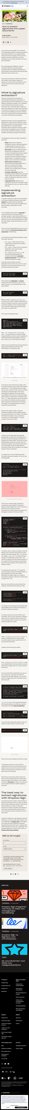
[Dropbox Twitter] (2, 1063)
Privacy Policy (8, 865)
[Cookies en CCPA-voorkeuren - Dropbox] (14, 1102)
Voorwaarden (19, 1020)
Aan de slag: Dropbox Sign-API (6, 1037)
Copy (25, 273)
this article (11, 782)
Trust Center (4, 1058)
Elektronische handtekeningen (20, 985)
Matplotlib (14, 281)
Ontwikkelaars (8, 23)
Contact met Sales (5, 1020)
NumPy (22, 281)
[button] (27, 6)
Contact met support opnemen (6, 1024)
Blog (3, 23)
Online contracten (20, 997)
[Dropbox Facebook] (5, 1063)
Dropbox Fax (4, 988)
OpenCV (3, 202)
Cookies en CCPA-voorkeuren (5, 1028)
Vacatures (18, 1017)
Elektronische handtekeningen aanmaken (20, 1002)
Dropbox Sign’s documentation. (10, 830)
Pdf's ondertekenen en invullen (21, 993)
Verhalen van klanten (6, 1048)
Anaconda (21, 212)
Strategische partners (21, 1045)
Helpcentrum (4, 1017)
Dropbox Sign (15, 821)
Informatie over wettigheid (5, 1055)
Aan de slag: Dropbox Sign (6, 1033)
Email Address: (6, 840)
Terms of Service (18, 865)
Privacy (17, 1023)
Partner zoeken (19, 1048)
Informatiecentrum (6, 1051)
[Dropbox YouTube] (8, 1063)
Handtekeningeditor (20, 1005)
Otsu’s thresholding (19, 705)
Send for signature (8, 868)
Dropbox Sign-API (5, 985)
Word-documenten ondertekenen (20, 1009)
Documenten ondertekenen (19, 989)
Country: (5, 846)
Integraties (4, 991)
